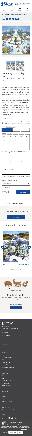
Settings (4, 432)
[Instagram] (15, 418)
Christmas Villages (21, 14)
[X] (16, 19)
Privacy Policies (6, 385)
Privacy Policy (24, 429)
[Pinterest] (18, 19)
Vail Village (16, 267)
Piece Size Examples (10, 126)
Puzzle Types (5, 352)
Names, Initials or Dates (15, 153)
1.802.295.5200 (6, 335)
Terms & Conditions (7, 388)
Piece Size (9, 127)
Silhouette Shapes (12, 162)
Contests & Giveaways (8, 369)
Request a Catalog (6, 399)
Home (3, 14)
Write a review (16, 217)
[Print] (13, 19)
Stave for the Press (7, 401)
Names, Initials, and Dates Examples (19, 154)
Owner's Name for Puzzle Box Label (9, 169)
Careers (4, 396)
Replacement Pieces (7, 403)
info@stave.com (6, 337)
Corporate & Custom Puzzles (9, 355)
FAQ (3, 360)
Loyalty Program (6, 362)
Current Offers (5, 364)
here (9, 118)
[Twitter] (3, 418)
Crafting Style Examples (12, 180)
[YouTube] (12, 418)
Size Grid (11, 133)
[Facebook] (7, 19)
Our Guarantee (6, 383)
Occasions (7, 14)
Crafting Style (9, 180)
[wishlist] (2, 84)
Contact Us (5, 394)
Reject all (13, 432)
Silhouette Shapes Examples (15, 161)
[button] (12, 9)
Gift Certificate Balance (8, 367)
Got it (20, 432)
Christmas (13, 14)
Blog (3, 378)
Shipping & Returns (7, 357)
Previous (2, 247)
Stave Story (5, 375)
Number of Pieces (8, 133)
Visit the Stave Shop (7, 380)
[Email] (10, 19)
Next (29, 247)
